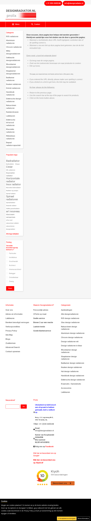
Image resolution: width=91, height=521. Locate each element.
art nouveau (13, 211)
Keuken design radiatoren (71, 367)
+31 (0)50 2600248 (46, 424)
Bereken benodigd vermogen (17, 322)
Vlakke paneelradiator (13, 208)
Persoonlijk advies (40, 310)
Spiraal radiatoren (12, 198)
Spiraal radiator (11, 193)
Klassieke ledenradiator (13, 187)
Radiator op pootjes (12, 190)
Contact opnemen (13, 351)
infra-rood (9, 220)
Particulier (12, 253)
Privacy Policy (11, 331)
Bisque (17, 164)
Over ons (9, 310)
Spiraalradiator (10, 202)
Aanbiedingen (66, 310)
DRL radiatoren (10, 170)
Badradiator (13, 160)
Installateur (13, 257)
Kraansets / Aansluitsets (71, 384)
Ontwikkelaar (13, 277)
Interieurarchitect (15, 269)
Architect (12, 265)
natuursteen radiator (12, 223)
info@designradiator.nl (44, 431)
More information (83, 518)
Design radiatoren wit (69, 341)
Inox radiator (13, 184)
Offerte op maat (39, 314)
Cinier (9, 166)
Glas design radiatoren (70, 322)
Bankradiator (10, 164)
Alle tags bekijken (12, 234)
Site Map (9, 335)
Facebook (49, 446)
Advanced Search (13, 347)
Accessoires (66, 388)
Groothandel (13, 261)
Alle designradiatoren (69, 314)
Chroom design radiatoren (72, 337)
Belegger (12, 273)
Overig (11, 281)
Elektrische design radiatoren (73, 380)
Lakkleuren (10, 318)
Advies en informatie (14, 314)
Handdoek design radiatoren (72, 376)
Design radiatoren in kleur (71, 346)
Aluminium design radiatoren (72, 333)
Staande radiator (11, 205)
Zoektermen (11, 343)
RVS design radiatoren (70, 318)
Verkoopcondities (13, 327)
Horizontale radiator (13, 180)
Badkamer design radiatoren (72, 363)
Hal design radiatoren (70, 371)
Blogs (8, 339)
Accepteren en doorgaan (67, 518)
